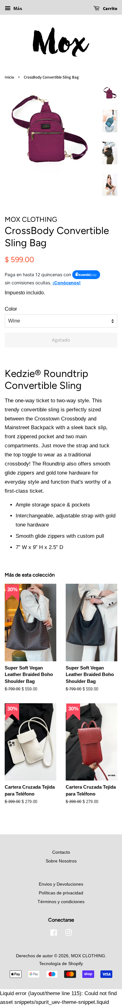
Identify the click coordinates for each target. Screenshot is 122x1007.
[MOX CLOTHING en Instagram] (68, 933)
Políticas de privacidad (61, 892)
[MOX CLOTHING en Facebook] (53, 933)
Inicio (9, 77)
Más (17, 8)
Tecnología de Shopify (61, 963)
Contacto (61, 852)
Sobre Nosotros (61, 860)
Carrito (109, 8)
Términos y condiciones (61, 901)
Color (11, 309)
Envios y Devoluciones (61, 884)
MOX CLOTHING (88, 955)
